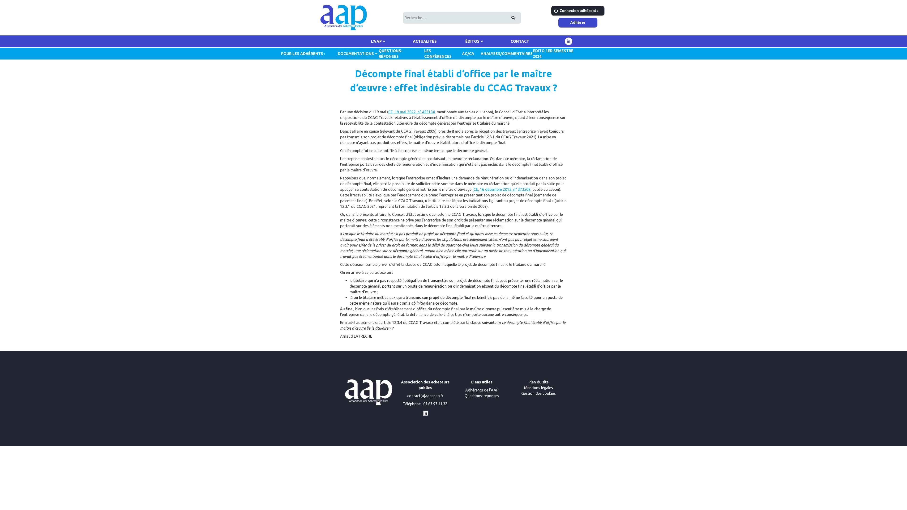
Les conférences (438, 54)
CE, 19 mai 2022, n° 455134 (411, 112)
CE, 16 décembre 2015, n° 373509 (502, 189)
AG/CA (468, 53)
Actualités (425, 41)
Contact (520, 41)
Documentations (356, 53)
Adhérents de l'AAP (481, 390)
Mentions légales (538, 388)
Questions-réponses (482, 396)
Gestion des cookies (538, 393)
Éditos (472, 41)
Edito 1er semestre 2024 (553, 54)
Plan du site (538, 382)
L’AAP (376, 41)
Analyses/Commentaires (504, 53)
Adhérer (578, 22)
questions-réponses (391, 54)
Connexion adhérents (579, 10)
